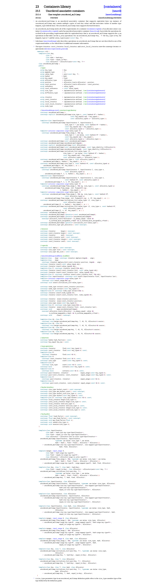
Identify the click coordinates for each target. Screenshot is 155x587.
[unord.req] (94, 31)
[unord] (116, 11)
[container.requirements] (96, 90)
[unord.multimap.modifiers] (52, 256)
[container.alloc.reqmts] (49, 31)
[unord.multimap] (113, 14)
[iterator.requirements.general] (56, 49)
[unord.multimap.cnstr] (50, 110)
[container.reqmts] (94, 29)
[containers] (112, 6)
